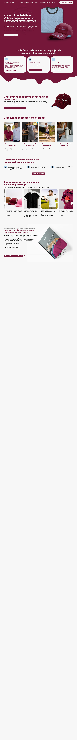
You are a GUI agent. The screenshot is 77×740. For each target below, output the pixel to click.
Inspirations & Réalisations (45, 2)
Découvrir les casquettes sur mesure (15, 107)
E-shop (21, 2)
